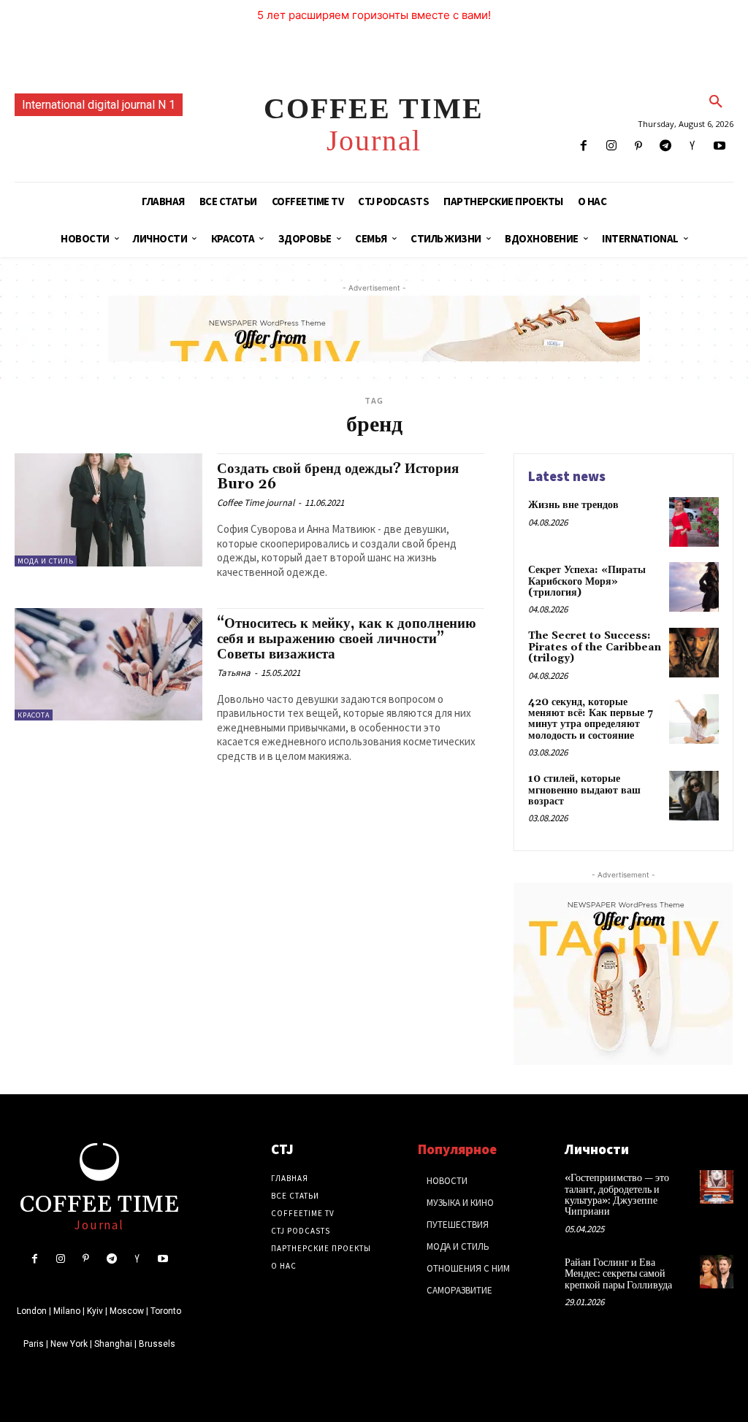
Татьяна (234, 672)
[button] (715, 102)
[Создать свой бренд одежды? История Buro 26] (108, 509)
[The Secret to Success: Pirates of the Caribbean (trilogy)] (694, 652)
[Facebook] (584, 146)
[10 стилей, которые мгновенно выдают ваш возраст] (694, 795)
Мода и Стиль (46, 561)
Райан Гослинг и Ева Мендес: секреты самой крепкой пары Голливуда (618, 1274)
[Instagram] (611, 146)
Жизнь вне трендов (573, 505)
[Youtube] (720, 146)
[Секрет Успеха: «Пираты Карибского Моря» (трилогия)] (694, 587)
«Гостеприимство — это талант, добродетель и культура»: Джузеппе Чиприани (617, 1195)
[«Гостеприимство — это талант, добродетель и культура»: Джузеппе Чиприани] (716, 1187)
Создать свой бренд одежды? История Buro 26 (338, 476)
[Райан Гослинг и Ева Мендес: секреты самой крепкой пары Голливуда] (716, 1271)
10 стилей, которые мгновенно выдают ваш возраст (584, 790)
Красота (34, 715)
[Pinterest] (638, 146)
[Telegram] (665, 146)
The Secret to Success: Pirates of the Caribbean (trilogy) (594, 647)
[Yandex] (693, 146)
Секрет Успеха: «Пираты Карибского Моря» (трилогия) (587, 581)
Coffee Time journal (255, 502)
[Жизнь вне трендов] (694, 522)
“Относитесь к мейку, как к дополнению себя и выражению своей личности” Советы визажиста (346, 639)
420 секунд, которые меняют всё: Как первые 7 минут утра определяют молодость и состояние (590, 719)
